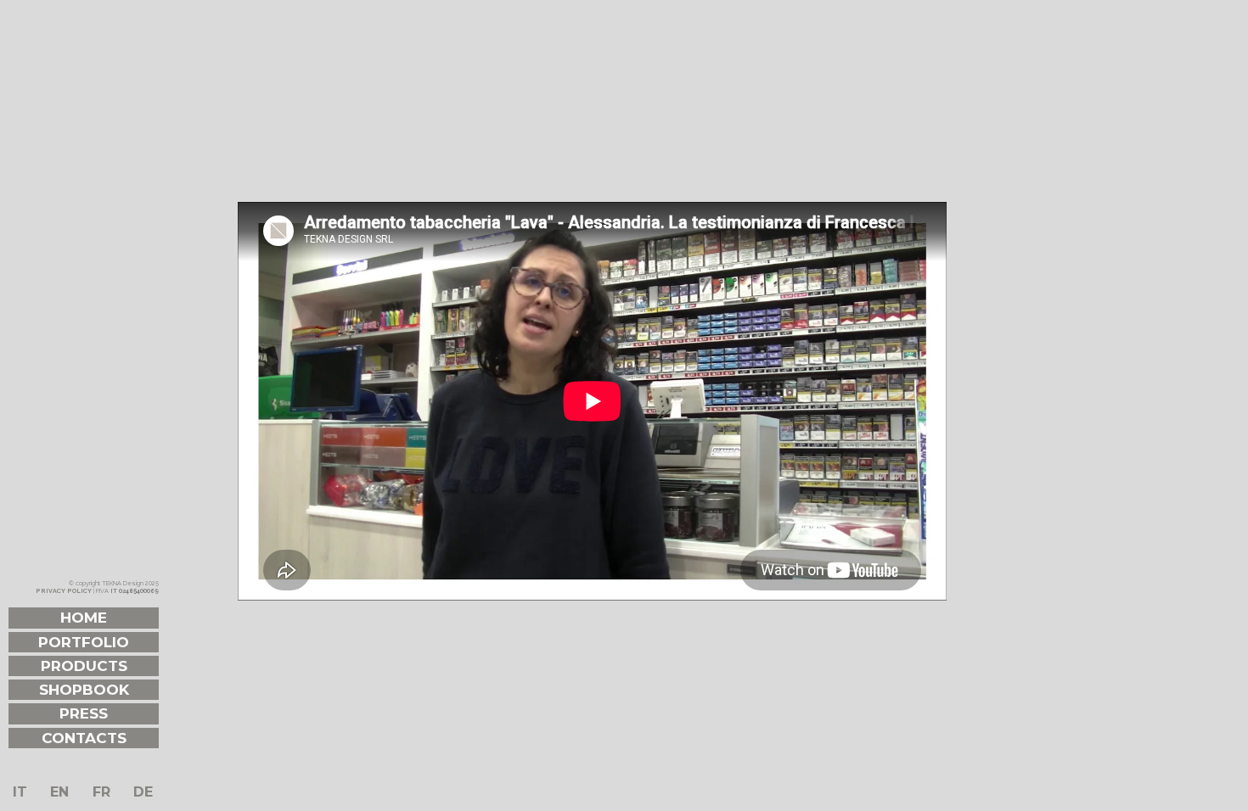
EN (59, 792)
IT (20, 792)
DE (143, 792)
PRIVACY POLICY (64, 591)
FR (101, 792)
